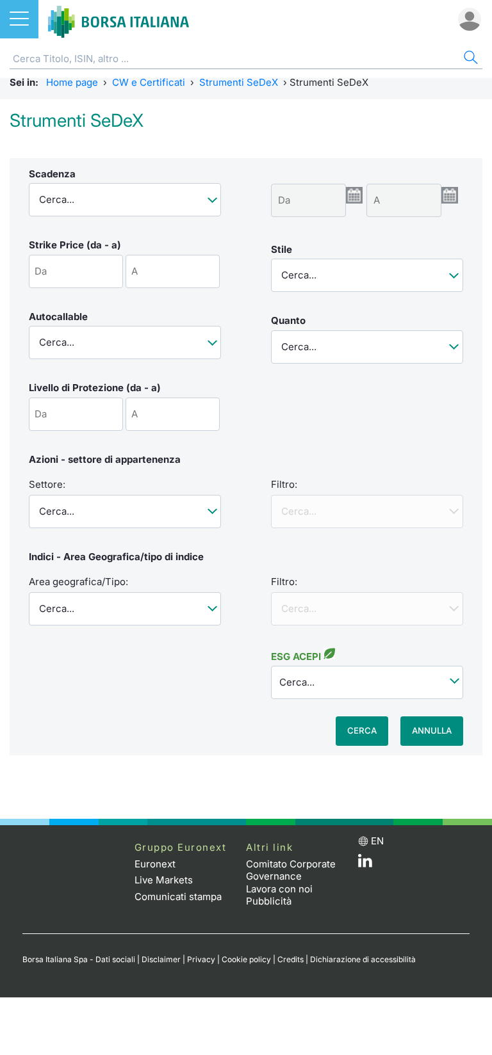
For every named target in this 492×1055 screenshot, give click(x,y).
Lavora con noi (279, 889)
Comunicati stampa (178, 896)
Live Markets (164, 880)
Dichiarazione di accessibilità (363, 959)
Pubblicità (268, 901)
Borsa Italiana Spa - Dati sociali (78, 959)
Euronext (155, 864)
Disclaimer (161, 959)
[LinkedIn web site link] (365, 864)
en (377, 841)
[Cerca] (469, 59)
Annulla (432, 730)
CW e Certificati (148, 82)
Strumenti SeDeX (238, 82)
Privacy (201, 959)
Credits (290, 959)
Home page (72, 82)
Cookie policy (246, 959)
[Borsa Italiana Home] (118, 19)
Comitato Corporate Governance (291, 870)
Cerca (362, 730)
